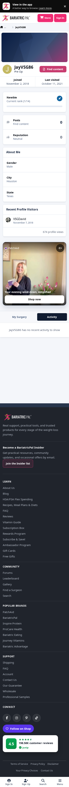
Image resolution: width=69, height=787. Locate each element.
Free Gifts (9, 556)
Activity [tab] (52, 317)
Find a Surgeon (12, 590)
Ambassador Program (17, 545)
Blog (6, 493)
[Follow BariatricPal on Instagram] (17, 718)
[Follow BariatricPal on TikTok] (37, 718)
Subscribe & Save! (14, 539)
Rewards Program (14, 533)
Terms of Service (19, 764)
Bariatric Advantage (15, 646)
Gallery (7, 584)
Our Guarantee (12, 685)
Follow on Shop (20, 728)
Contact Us (10, 680)
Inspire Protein (12, 623)
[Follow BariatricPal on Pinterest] (27, 718)
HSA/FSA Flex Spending (18, 499)
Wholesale (9, 691)
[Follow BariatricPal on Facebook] (7, 718)
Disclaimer (53, 764)
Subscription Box (13, 528)
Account (8, 674)
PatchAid (8, 612)
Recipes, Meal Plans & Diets (20, 505)
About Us (9, 488)
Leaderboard (11, 578)
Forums (8, 573)
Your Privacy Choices (27, 770)
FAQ (5, 510)
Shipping (8, 662)
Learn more (7, 6)
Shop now (34, 299)
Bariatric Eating (12, 635)
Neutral (17, 139)
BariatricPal (10, 617)
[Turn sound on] (60, 248)
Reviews (8, 516)
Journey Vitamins (13, 640)
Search (7, 595)
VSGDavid (19, 219)
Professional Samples (16, 697)
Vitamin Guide (12, 522)
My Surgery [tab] (19, 317)
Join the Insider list (18, 463)
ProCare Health (12, 629)
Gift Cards (9, 550)
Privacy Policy (38, 764)
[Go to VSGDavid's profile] (8, 219)
